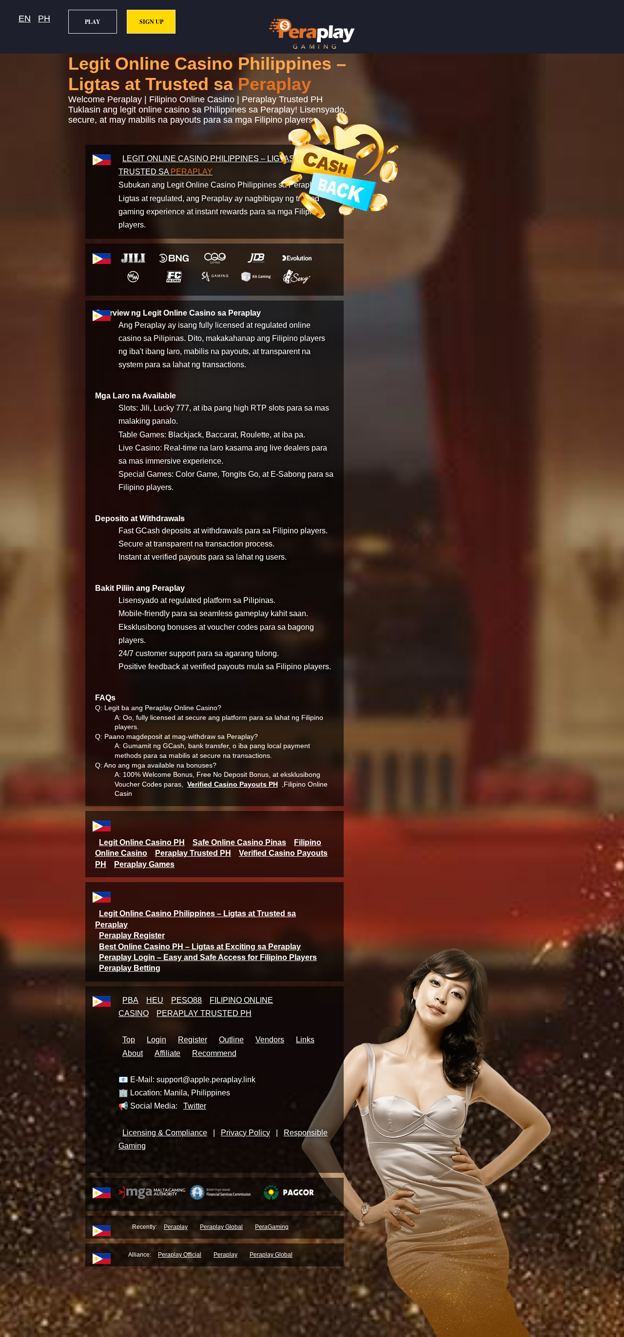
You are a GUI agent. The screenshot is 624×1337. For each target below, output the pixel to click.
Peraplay (176, 1227)
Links (305, 1040)
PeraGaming (272, 1227)
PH (44, 18)
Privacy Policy (245, 1133)
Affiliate (167, 1053)
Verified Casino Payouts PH (232, 784)
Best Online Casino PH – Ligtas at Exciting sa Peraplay (200, 946)
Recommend (214, 1053)
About (132, 1053)
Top (128, 1040)
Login (156, 1040)
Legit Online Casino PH (142, 842)
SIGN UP (151, 22)
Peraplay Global (221, 1227)
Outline (231, 1040)
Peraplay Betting (129, 968)
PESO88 (186, 1000)
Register (192, 1040)
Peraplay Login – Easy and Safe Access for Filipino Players (208, 957)
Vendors (269, 1040)
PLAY (92, 22)
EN (25, 18)
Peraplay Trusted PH (193, 853)
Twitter (194, 1106)
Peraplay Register (132, 935)
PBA (130, 1000)
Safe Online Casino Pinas (239, 842)
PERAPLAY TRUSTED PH (204, 1013)
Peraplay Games (144, 864)
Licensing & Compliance (164, 1133)
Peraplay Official (179, 1254)
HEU (154, 1000)
